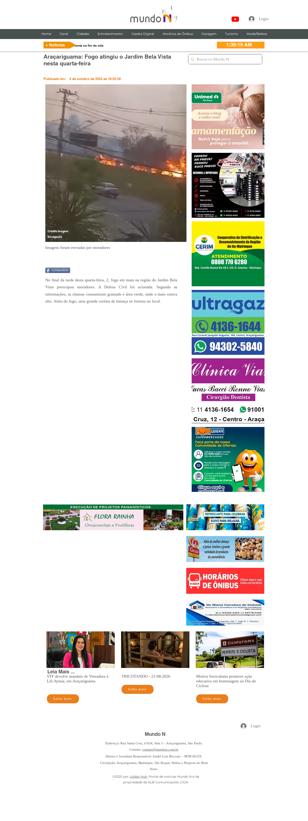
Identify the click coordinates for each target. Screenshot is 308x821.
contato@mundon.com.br (160, 749)
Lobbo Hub (138, 777)
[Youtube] (235, 19)
